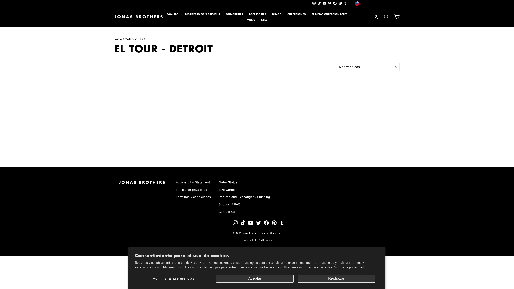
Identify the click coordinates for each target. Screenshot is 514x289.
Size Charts (227, 189)
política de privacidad (191, 189)
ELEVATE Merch (263, 240)
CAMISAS (172, 14)
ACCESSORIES (257, 14)
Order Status (228, 182)
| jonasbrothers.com (270, 233)
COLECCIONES (296, 14)
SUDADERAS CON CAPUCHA (202, 14)
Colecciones (134, 39)
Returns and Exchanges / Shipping (244, 197)
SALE (264, 19)
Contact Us (227, 211)
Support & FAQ (230, 204)
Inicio (118, 39)
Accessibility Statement (193, 182)
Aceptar (254, 278)
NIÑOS (276, 14)
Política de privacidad (348, 267)
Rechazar (336, 278)
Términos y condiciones (193, 197)
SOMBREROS (234, 14)
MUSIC (251, 19)
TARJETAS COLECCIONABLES (329, 14)
